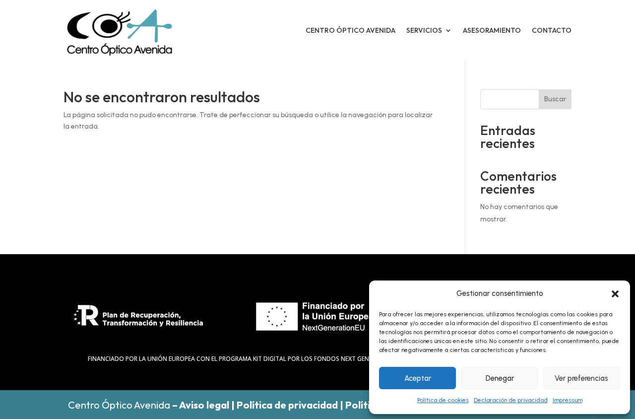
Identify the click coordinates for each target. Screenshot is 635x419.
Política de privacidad (287, 405)
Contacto (552, 30)
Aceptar (417, 378)
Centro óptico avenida (350, 30)
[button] (615, 294)
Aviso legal (204, 405)
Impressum (567, 400)
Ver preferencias (581, 378)
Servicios (424, 30)
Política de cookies (443, 400)
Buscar (555, 99)
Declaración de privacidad (511, 400)
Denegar (500, 378)
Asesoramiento (492, 30)
